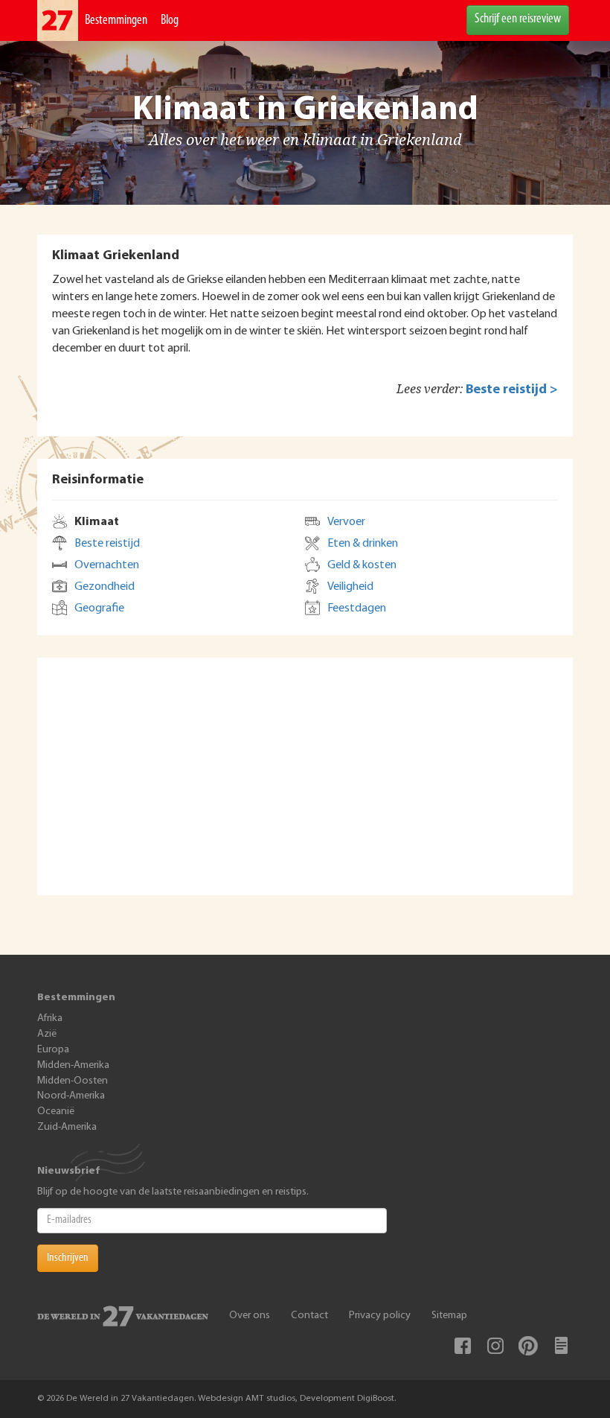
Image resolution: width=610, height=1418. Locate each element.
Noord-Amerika (71, 1095)
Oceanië (55, 1111)
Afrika (49, 1018)
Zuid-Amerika (67, 1127)
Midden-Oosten (72, 1081)
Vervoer (346, 522)
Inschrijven (68, 1258)
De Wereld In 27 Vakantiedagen (57, 20)
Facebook (463, 1346)
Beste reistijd (107, 544)
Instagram (495, 1346)
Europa (53, 1049)
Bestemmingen (116, 21)
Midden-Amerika (73, 1065)
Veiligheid (350, 587)
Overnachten (106, 565)
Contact (309, 1315)
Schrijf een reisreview (518, 19)
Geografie (99, 608)
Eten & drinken (362, 544)
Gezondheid (104, 587)
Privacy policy (380, 1315)
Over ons (249, 1315)
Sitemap (449, 1315)
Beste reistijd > (512, 390)
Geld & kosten (361, 565)
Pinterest (528, 1346)
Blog (170, 21)
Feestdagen (356, 608)
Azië (47, 1034)
